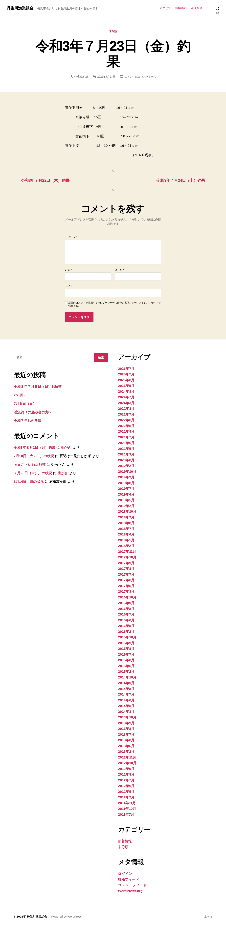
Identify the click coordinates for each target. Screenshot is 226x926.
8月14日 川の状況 (29, 481)
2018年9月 (126, 517)
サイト (69, 286)
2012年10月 (127, 763)
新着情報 (125, 841)
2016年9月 (126, 603)
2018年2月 (126, 546)
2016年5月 (126, 626)
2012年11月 (127, 757)
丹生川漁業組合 (20, 8)
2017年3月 (126, 591)
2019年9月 (126, 477)
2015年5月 (126, 666)
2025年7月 (126, 374)
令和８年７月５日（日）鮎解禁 (38, 386)
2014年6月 (126, 700)
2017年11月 (127, 551)
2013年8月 (126, 728)
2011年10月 (127, 809)
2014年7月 (126, 694)
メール (119, 270)
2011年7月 (126, 814)
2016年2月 (126, 631)
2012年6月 (126, 786)
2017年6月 (126, 580)
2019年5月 (126, 500)
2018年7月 (126, 529)
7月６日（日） (25, 403)
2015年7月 (126, 654)
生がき (66, 447)
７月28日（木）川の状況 (33, 473)
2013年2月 (126, 751)
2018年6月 (126, 534)
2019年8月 (126, 483)
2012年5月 (126, 791)
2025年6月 (126, 380)
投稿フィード (128, 879)
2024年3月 (126, 403)
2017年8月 (126, 568)
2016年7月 (126, 614)
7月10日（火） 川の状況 (34, 456)
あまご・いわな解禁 (30, 464)
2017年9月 (126, 563)
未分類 (113, 31)
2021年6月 (126, 443)
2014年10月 (127, 677)
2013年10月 (127, 717)
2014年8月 (126, 689)
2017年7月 (126, 574)
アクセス (165, 8)
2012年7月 (126, 780)
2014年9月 (126, 683)
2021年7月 (126, 437)
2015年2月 (126, 671)
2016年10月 (127, 597)
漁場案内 (181, 8)
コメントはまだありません (140, 76)
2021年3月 (126, 454)
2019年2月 (126, 506)
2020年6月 (126, 460)
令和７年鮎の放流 (27, 420)
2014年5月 (126, 706)
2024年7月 (126, 397)
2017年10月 (127, 557)
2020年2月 (126, 466)
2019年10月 (127, 471)
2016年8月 (126, 609)
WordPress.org (130, 891)
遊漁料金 (196, 8)
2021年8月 (126, 431)
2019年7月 (126, 488)
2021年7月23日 (106, 76)
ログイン (125, 873)
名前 (68, 270)
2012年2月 (126, 797)
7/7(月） (20, 395)
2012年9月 (126, 769)
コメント (71, 237)
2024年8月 (126, 391)
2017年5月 (126, 586)
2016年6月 (126, 620)
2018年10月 (127, 511)
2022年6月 (126, 420)
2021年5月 (126, 448)
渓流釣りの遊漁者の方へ (33, 412)
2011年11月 (127, 803)
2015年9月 (126, 643)
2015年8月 (126, 648)
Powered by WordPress (66, 916)
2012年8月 (126, 774)
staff (85, 76)
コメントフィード (132, 885)
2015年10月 (127, 637)
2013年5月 (126, 746)
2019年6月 (126, 494)
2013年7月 (126, 734)
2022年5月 (126, 426)
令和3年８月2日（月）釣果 (34, 447)
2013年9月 (126, 723)
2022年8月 (126, 408)
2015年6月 (126, 660)
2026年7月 (126, 368)
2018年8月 (126, 523)
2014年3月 (126, 711)
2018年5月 (126, 540)
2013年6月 (126, 740)
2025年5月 (126, 386)
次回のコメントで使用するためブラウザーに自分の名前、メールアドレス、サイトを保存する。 (114, 304)
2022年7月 (126, 414)
